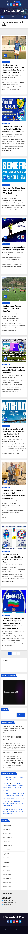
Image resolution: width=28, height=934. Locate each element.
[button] (22, 17)
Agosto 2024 (6, 849)
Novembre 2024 (7, 837)
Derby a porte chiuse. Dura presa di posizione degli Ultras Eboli (13, 190)
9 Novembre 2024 (9, 75)
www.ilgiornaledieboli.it (7, 929)
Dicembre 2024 (7, 833)
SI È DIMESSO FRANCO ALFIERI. (13, 753)
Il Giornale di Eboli (14, 11)
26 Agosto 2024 (8, 631)
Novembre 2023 (7, 886)
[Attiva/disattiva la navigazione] (13, 17)
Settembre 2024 (7, 845)
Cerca (4, 709)
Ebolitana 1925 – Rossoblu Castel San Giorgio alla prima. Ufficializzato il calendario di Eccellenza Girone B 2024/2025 (13, 623)
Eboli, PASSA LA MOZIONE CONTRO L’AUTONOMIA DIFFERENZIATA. (13, 804)
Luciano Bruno (7, 801)
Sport (8, 123)
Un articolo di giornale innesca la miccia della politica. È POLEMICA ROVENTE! (12, 738)
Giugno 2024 (6, 858)
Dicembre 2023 (7, 882)
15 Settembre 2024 (9, 314)
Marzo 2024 (6, 870)
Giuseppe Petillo (20, 631)
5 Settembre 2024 (9, 564)
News (4, 123)
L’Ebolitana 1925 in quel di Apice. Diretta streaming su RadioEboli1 (13, 370)
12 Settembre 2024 (9, 501)
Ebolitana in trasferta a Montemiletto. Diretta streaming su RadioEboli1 (12, 129)
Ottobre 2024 (6, 841)
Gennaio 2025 (7, 829)
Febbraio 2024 (7, 874)
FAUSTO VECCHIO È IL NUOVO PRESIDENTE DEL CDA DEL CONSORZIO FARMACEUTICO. (13, 796)
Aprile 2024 (6, 866)
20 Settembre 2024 (9, 195)
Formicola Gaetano (17, 931)
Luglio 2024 (6, 854)
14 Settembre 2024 (9, 439)
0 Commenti (13, 77)
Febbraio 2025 (7, 825)
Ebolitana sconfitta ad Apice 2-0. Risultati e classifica (11, 308)
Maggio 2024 (6, 862)
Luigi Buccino (6, 809)
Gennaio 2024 (7, 878)
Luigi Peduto (6, 777)
